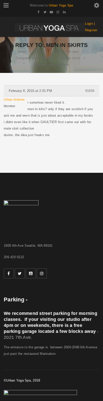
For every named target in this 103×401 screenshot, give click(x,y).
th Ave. (25, 337)
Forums (40, 51)
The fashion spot (66, 51)
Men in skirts (70, 58)
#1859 (89, 91)
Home (22, 51)
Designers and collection (34, 58)
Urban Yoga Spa (61, 5)
